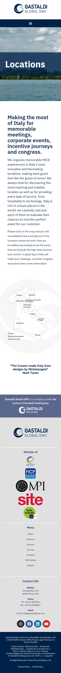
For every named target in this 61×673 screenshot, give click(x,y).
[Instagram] (20, 624)
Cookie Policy (37, 667)
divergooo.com (44, 660)
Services (30, 544)
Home (30, 534)
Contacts (30, 565)
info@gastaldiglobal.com (34, 613)
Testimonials (30, 560)
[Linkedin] (37, 624)
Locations (30, 555)
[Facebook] (29, 624)
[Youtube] (46, 624)
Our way (30, 549)
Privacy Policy (24, 667)
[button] (30, 23)
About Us (30, 539)
